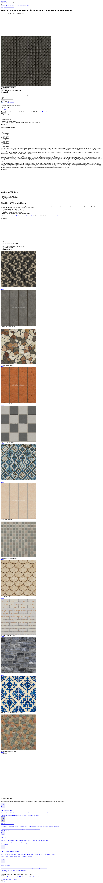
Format (2, 97)
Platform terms (45, 111)
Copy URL (3, 113)
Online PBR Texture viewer (22, 876)
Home (2, 7)
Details (2, 289)
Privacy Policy (7, 879)
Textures (6, 7)
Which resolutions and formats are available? (12, 245)
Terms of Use (14, 879)
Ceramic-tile (11, 7)
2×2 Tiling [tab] (7, 87)
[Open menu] (1, 4)
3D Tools (17, 5)
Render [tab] (2, 87)
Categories (3, 5)
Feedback (3, 881)
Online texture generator (34, 876)
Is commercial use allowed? (8, 247)
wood (52, 215)
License (2, 879)
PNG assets (8, 5)
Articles (12, 5)
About (27, 5)
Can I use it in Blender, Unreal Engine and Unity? (13, 246)
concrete (56, 215)
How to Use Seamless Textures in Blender (25, 215)
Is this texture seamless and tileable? (10, 243)
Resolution (3, 100)
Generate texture (22, 5)
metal (62, 215)
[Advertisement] (51, 25)
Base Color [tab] (13, 87)
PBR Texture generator (11, 876)
